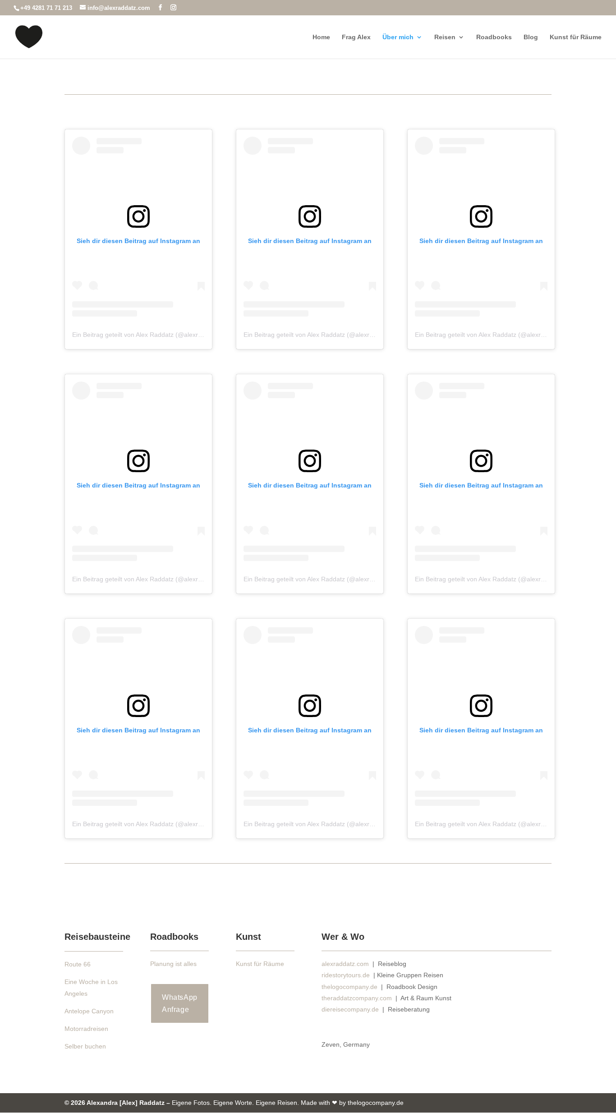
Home (321, 37)
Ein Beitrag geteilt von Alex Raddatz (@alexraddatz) (146, 334)
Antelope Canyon (89, 1011)
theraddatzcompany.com (358, 998)
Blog (531, 37)
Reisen (444, 37)
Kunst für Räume (576, 37)
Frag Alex (356, 37)
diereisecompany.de (351, 1009)
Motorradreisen (86, 1028)
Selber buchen (85, 1046)
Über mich (398, 37)
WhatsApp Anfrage (180, 1003)
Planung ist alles (173, 963)
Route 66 (77, 964)
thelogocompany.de (349, 986)
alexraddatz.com (345, 963)
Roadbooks (494, 37)
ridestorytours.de (346, 975)
